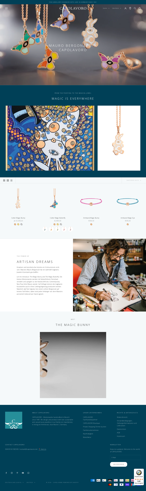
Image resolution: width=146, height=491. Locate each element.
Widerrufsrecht (122, 417)
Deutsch (115, 8)
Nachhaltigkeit (88, 434)
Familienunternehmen (91, 430)
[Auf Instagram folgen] (12, 473)
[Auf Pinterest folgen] (17, 473)
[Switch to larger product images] (4, 180)
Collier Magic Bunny (18, 218)
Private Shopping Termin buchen (94, 427)
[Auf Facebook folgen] (6, 473)
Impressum (121, 436)
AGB (118, 433)
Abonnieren (118, 464)
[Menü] (142, 470)
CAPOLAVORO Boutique (91, 423)
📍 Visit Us (42, 449)
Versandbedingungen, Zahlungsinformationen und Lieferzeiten (127, 423)
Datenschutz (121, 429)
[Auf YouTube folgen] (23, 473)
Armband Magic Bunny (91, 218)
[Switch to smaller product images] (8, 180)
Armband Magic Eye (128, 218)
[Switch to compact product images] (11, 180)
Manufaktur (87, 437)
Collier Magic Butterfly (57, 218)
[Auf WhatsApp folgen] (28, 473)
